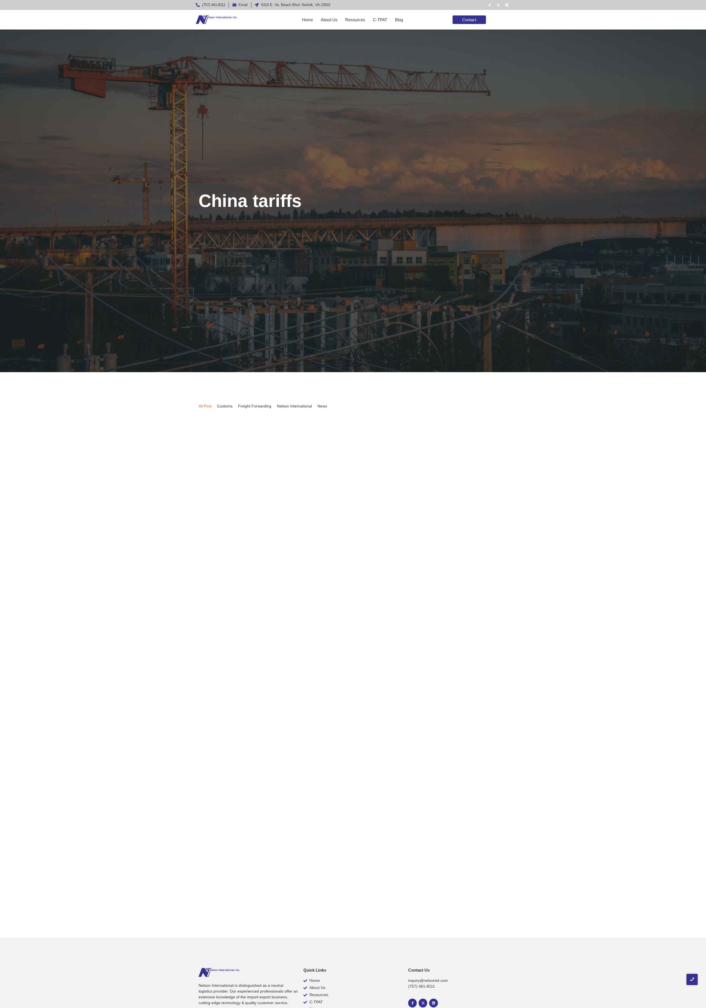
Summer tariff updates (230, 631)
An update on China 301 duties (242, 876)
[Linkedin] (506, 5)
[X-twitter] (498, 5)
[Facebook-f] (489, 5)
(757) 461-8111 (421, 986)
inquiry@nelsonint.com (428, 980)
